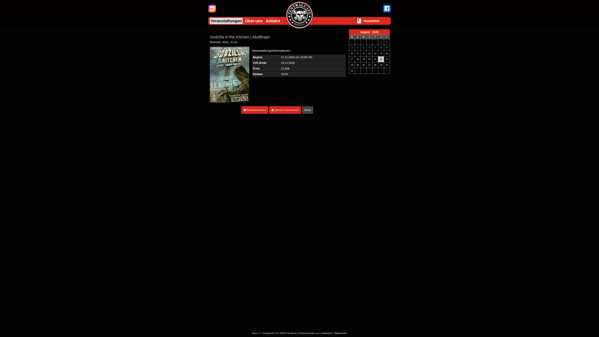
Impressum (327, 333)
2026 (375, 32)
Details (307, 110)
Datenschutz (340, 333)
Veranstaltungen (226, 21)
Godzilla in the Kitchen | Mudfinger (240, 37)
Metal (225, 42)
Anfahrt (273, 21)
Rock (233, 42)
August (366, 32)
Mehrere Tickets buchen (286, 110)
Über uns (254, 21)
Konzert (215, 42)
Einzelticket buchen (256, 110)
